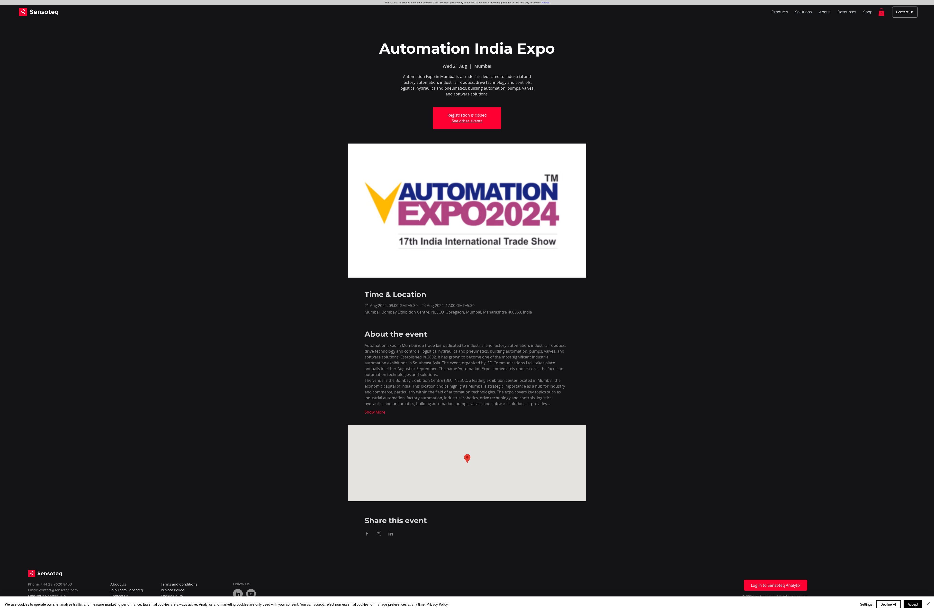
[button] (881, 12)
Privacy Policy (437, 604)
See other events (467, 121)
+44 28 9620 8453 (56, 584)
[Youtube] (251, 594)
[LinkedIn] (238, 594)
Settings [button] (866, 604)
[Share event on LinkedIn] (390, 534)
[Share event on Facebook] (367, 534)
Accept (913, 604)
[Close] (928, 604)
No (547, 2)
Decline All (888, 604)
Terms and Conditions (179, 584)
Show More (375, 412)
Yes (543, 2)
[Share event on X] (379, 534)
